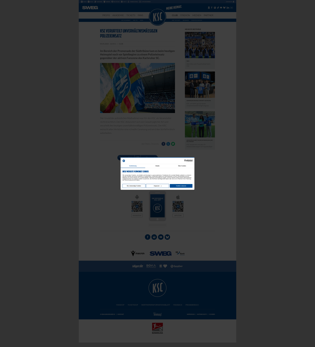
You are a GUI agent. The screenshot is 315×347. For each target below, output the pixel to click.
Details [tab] (158, 166)
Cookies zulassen (181, 186)
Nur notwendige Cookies (134, 186)
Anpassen (156, 186)
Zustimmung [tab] (133, 166)
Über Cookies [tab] (182, 166)
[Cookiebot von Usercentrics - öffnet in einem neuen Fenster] (185, 161)
